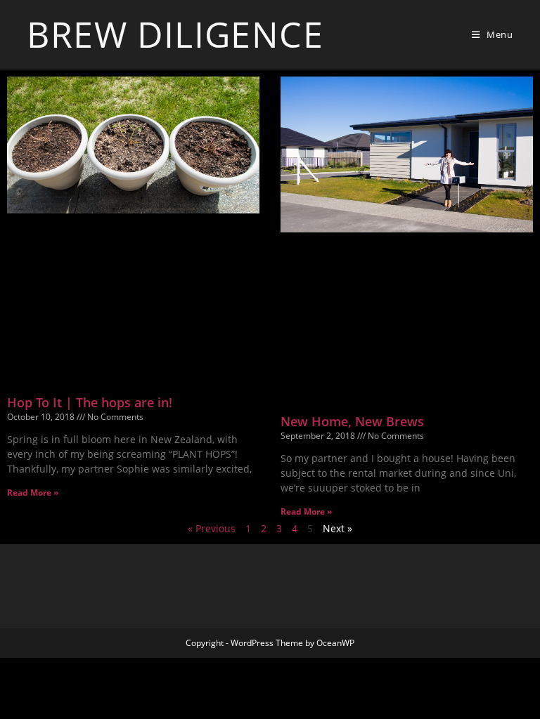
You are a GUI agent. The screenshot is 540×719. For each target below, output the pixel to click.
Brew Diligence (175, 34)
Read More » (32, 493)
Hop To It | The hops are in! (89, 402)
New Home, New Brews (352, 421)
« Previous (212, 528)
